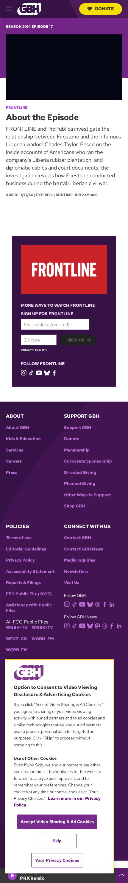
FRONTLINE (16, 107)
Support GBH (77, 427)
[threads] (97, 604)
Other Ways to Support (87, 495)
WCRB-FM (17, 649)
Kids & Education (23, 438)
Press (11, 472)
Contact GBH (77, 537)
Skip (57, 841)
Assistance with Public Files (29, 608)
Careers (14, 461)
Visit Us (71, 582)
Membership (77, 450)
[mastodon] (97, 626)
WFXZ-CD (16, 638)
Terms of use (19, 537)
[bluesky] (47, 373)
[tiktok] (31, 373)
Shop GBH (74, 506)
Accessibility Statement (30, 571)
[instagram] (24, 372)
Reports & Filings (23, 582)
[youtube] (39, 372)
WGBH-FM (43, 638)
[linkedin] (112, 604)
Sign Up (76, 340)
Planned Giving (79, 483)
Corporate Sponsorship (88, 461)
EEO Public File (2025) (29, 594)
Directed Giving (80, 472)
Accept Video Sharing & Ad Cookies (57, 821)
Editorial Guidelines (26, 549)
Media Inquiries (79, 560)
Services (14, 450)
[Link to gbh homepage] (29, 8)
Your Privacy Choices (57, 860)
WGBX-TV (42, 627)
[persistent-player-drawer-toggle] (121, 875)
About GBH (17, 427)
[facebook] (54, 373)
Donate (104, 9)
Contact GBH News (83, 549)
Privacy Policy (34, 350)
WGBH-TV (16, 627)
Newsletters (76, 571)
